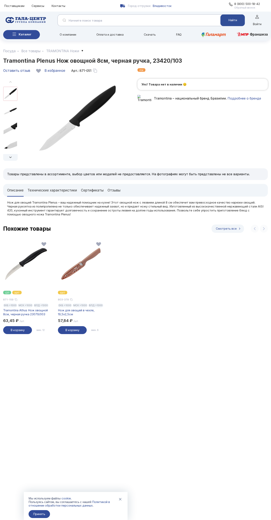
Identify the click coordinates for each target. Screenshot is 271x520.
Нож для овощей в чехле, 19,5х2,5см (76, 312)
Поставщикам (14, 6)
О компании (68, 34)
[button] (10, 157)
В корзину (18, 330)
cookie (66, 498)
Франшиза (259, 34)
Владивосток (162, 6)
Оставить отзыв (16, 71)
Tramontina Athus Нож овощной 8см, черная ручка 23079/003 (25, 312)
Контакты (58, 6)
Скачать (150, 34)
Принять (39, 514)
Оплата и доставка (110, 34)
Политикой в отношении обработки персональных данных (69, 503)
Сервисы (38, 6)
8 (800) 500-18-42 (247, 4)
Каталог (25, 34)
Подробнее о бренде (244, 98)
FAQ (179, 34)
